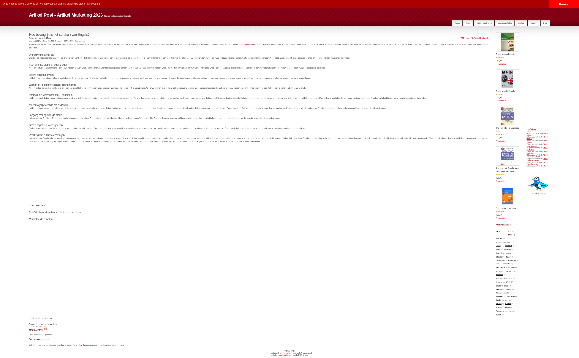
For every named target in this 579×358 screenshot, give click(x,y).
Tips (498, 246)
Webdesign (500, 260)
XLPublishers (286, 355)
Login (468, 23)
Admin (529, 131)
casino (498, 314)
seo (497, 264)
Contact (534, 23)
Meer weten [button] (93, 4)
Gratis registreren (484, 23)
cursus (499, 289)
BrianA (529, 135)
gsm (498, 307)
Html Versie (484, 38)
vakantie (508, 246)
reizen (510, 311)
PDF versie (465, 38)
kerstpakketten (501, 267)
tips (509, 235)
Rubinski (530, 142)
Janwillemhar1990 (533, 157)
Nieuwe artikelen (505, 23)
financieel (499, 275)
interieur (499, 238)
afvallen (508, 253)
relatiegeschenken (504, 278)
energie (506, 293)
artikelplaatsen (532, 146)
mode (498, 249)
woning (507, 307)
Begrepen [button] (564, 4)
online (508, 271)
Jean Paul (530, 149)
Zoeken (521, 23)
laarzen (508, 304)
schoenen (511, 296)
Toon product (501, 64)
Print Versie (475, 38)
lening (498, 285)
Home (457, 23)
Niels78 (529, 139)
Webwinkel (500, 311)
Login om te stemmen (38, 326)
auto (498, 271)
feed (546, 133)
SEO (513, 267)
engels (508, 289)
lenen (506, 285)
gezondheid (501, 242)
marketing (507, 249)
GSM (508, 282)
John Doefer (531, 153)
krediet (498, 300)
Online (499, 296)
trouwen (499, 282)
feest (498, 293)
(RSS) (545, 23)
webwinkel (506, 264)
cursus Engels (245, 44)
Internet (499, 256)
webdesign (512, 260)
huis (498, 231)
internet (499, 253)
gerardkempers (532, 164)
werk (509, 231)
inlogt (80, 345)
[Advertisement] (258, 175)
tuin (506, 300)
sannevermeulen (533, 160)
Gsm (507, 257)
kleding (498, 304)
